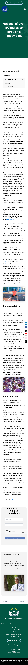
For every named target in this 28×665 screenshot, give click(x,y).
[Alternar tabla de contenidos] (21, 80)
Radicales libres (10, 86)
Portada (5, 70)
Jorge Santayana (10, 219)
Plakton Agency (23, 662)
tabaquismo (7, 263)
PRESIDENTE (14, 631)
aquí (12, 499)
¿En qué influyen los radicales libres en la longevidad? (14, 82)
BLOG (9, 70)
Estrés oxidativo (10, 84)
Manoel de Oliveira (17, 164)
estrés (5, 261)
